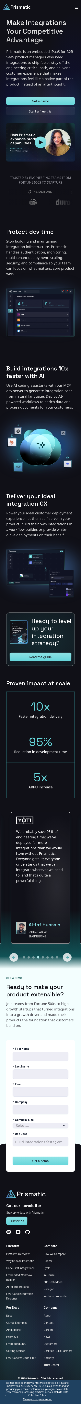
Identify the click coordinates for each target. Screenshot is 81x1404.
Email (17, 1084)
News (47, 1336)
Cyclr (47, 1268)
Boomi (48, 1261)
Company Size (23, 1119)
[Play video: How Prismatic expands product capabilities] (40, 142)
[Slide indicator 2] (33, 957)
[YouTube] (18, 1232)
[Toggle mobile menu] (76, 7)
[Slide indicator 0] (24, 957)
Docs (9, 1315)
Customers (50, 1343)
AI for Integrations (17, 1286)
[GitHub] (27, 1232)
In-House (49, 1275)
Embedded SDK (16, 1343)
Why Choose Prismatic (20, 1261)
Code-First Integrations (20, 1268)
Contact (48, 1322)
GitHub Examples (16, 1322)
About (47, 1315)
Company (20, 1102)
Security (49, 1357)
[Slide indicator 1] (29, 957)
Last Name (21, 1066)
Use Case (20, 1133)
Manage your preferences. (37, 1399)
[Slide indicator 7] (57, 957)
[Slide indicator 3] (38, 957)
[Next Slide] (67, 957)
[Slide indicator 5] (47, 957)
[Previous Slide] (13, 957)
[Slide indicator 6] (52, 957)
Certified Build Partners (58, 1350)
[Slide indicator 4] (43, 957)
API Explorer (13, 1329)
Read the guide (40, 657)
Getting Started (15, 1350)
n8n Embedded (53, 1282)
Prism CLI (12, 1336)
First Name (21, 1048)
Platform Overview (18, 1254)
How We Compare (55, 1254)
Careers (48, 1329)
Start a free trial (40, 111)
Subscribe (16, 1221)
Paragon (49, 1289)
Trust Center (51, 1365)
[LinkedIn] (8, 1232)
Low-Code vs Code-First (21, 1357)
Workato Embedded (56, 1296)
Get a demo (40, 101)
